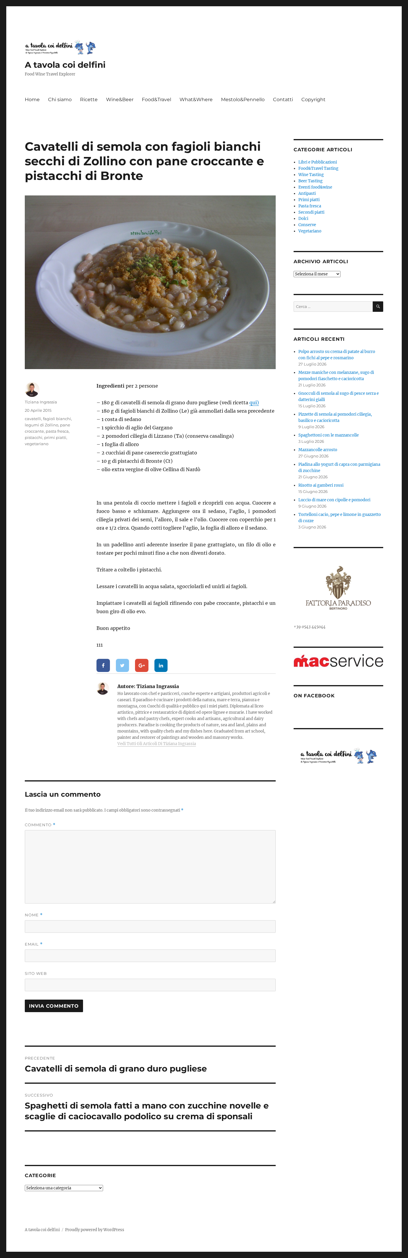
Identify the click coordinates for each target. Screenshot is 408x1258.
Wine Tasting (311, 174)
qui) (254, 403)
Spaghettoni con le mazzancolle (328, 435)
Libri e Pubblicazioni (317, 162)
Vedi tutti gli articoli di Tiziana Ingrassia (156, 743)
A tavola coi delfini (65, 65)
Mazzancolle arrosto (317, 449)
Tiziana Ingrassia (41, 402)
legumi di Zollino (41, 425)
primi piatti (55, 437)
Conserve (307, 224)
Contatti (283, 99)
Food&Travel (156, 99)
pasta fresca (57, 431)
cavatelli (33, 418)
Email (34, 944)
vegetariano (36, 443)
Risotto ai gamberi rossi (320, 485)
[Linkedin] (161, 665)
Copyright (313, 99)
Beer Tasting (310, 181)
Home (32, 99)
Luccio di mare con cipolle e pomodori (334, 499)
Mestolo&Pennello (243, 99)
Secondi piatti (311, 212)
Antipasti (307, 193)
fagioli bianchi (57, 418)
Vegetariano (309, 231)
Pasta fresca (309, 206)
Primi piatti (309, 199)
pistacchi (33, 437)
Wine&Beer (120, 99)
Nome (34, 915)
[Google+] (141, 665)
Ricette (89, 99)
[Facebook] (103, 665)
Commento (40, 824)
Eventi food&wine (315, 187)
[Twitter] (122, 665)
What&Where (196, 99)
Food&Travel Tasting (318, 168)
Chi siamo (60, 99)
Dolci (303, 218)
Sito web (36, 973)
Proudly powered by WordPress (94, 1229)
